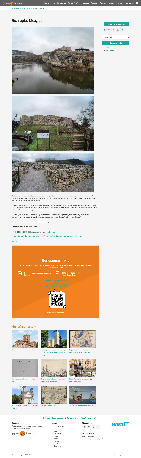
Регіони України (71, 3)
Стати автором (58, 418)
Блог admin (16, 241)
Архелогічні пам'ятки (40, 236)
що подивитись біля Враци (73, 236)
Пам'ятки (92, 3)
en (133, 3)
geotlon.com (125, 455)
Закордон (83, 3)
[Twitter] (89, 427)
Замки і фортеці (18, 236)
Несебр (15, 350)
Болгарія (28, 236)
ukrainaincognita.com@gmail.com (94, 439)
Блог (56, 439)
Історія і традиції (57, 3)
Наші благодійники (55, 313)
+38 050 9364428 (88, 437)
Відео (56, 443)
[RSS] (98, 427)
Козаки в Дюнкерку (48, 405)
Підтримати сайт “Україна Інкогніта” (81, 418)
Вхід (107, 48)
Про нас (119, 3)
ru (130, 3)
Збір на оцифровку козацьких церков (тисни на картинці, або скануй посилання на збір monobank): (57, 283)
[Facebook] (84, 427)
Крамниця (47, 3)
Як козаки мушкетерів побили (81, 405)
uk (127, 3)
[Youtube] (93, 427)
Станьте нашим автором (116, 24)
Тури (55, 431)
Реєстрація (110, 50)
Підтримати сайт (116, 43)
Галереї (111, 3)
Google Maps (50, 232)
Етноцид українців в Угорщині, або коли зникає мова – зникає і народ (53, 352)
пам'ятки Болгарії (56, 236)
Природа (101, 3)
